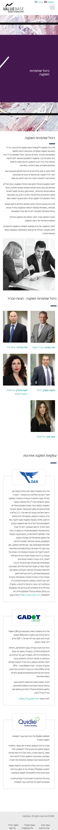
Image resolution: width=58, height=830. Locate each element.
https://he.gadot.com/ (29, 698)
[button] (52, 8)
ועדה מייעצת (44, 828)
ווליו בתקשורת (27, 828)
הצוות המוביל (29, 825)
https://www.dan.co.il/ (30, 594)
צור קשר (12, 828)
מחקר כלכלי (13, 825)
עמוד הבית (45, 825)
